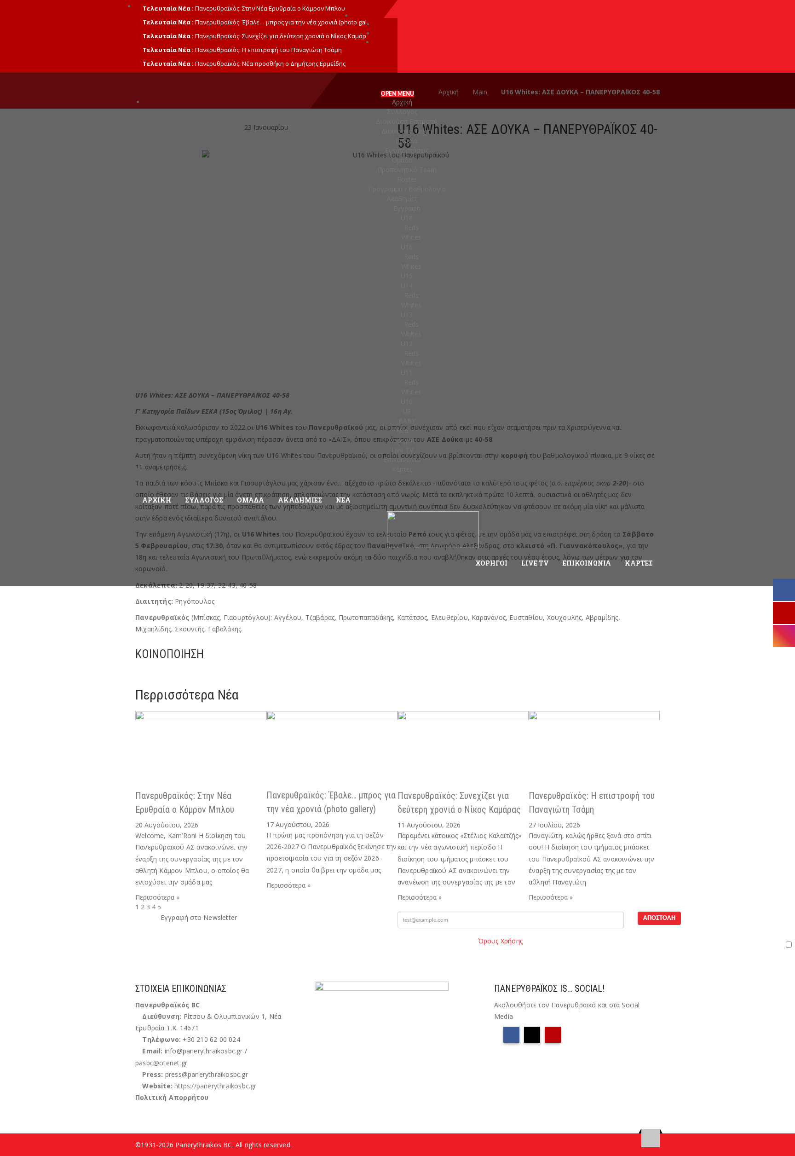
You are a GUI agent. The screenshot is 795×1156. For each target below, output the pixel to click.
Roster (407, 179)
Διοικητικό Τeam (406, 131)
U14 (407, 285)
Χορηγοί (402, 440)
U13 (407, 314)
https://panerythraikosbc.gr (215, 1085)
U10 (407, 401)
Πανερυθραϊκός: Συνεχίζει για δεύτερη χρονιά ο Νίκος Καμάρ (280, 36)
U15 (407, 276)
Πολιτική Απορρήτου (172, 1097)
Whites (411, 237)
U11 (407, 372)
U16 (407, 247)
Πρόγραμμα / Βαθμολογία (407, 189)
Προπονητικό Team (407, 169)
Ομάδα (402, 160)
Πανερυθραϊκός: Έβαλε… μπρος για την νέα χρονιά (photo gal (281, 22)
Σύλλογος (402, 111)
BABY (406, 420)
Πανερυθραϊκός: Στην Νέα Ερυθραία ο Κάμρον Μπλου (270, 8)
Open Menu (397, 94)
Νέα (402, 430)
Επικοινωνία (402, 459)
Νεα (343, 500)
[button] (137, 674)
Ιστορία (407, 140)
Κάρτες (402, 469)
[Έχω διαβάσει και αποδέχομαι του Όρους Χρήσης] (596, 944)
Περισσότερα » (157, 897)
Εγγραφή (407, 208)
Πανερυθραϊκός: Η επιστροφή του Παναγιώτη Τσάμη (268, 50)
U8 (407, 411)
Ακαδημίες (402, 198)
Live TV (402, 449)
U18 (407, 218)
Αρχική (402, 102)
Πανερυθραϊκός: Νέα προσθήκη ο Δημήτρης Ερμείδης (270, 63)
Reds (411, 227)
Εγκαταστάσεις (406, 150)
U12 (407, 343)
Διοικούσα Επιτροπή (407, 121)
